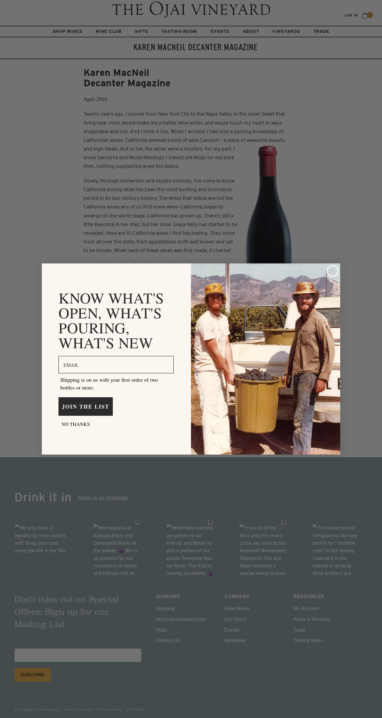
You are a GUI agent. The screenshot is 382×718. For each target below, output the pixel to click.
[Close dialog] (332, 271)
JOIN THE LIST (85, 406)
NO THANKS (75, 424)
